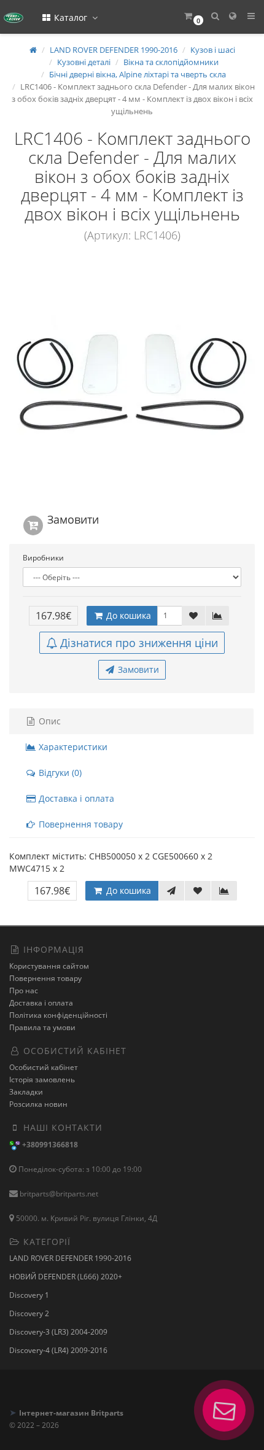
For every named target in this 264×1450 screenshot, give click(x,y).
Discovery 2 (29, 1313)
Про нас (23, 990)
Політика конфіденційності (58, 1015)
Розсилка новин (38, 1104)
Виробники (43, 557)
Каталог (71, 17)
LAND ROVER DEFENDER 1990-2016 (70, 1258)
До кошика (127, 615)
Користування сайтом (49, 966)
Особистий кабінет (43, 1067)
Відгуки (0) (59, 772)
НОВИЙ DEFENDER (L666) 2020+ (65, 1276)
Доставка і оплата (75, 798)
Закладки (26, 1092)
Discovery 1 (29, 1295)
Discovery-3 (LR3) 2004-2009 (58, 1332)
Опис (48, 721)
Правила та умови (42, 1027)
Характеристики (71, 747)
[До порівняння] (217, 616)
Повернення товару (79, 824)
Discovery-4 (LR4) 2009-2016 (58, 1350)
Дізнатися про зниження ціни (139, 642)
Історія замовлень (42, 1079)
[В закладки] (193, 616)
